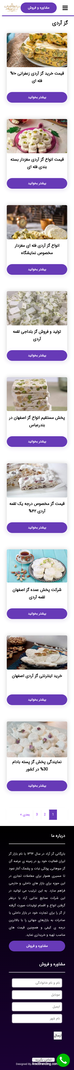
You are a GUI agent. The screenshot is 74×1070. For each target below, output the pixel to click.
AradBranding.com (45, 1064)
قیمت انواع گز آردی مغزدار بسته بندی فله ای (37, 163)
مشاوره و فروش (38, 7)
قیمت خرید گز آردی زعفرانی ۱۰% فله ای (37, 77)
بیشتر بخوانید (37, 97)
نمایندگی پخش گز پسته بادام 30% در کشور (37, 765)
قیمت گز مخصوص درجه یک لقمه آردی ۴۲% (37, 507)
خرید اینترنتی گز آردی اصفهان (37, 676)
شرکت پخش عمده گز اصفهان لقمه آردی (37, 593)
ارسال (57, 1035)
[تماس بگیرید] (63, 1060)
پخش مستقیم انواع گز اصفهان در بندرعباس (37, 421)
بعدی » (25, 814)
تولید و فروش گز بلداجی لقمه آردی (37, 335)
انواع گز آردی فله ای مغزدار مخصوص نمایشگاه (37, 249)
